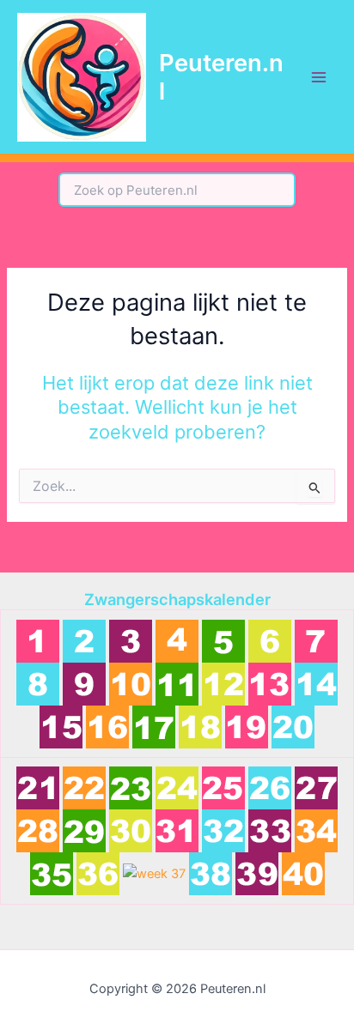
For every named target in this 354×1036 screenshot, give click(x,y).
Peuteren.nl (221, 77)
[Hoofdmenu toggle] (319, 77)
